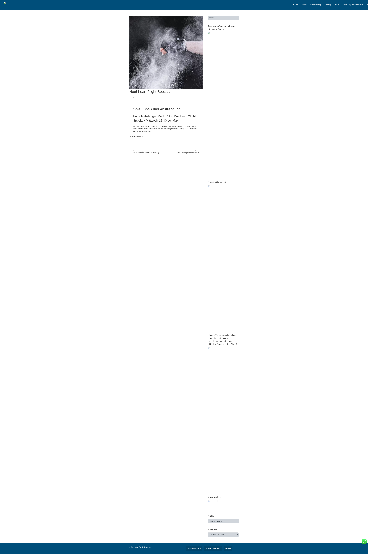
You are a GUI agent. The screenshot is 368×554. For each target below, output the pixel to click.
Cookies (228, 548)
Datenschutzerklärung (212, 548)
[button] (308, 5)
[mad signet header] (147, 5)
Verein (144, 98)
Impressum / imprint (194, 548)
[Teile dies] (131, 139)
